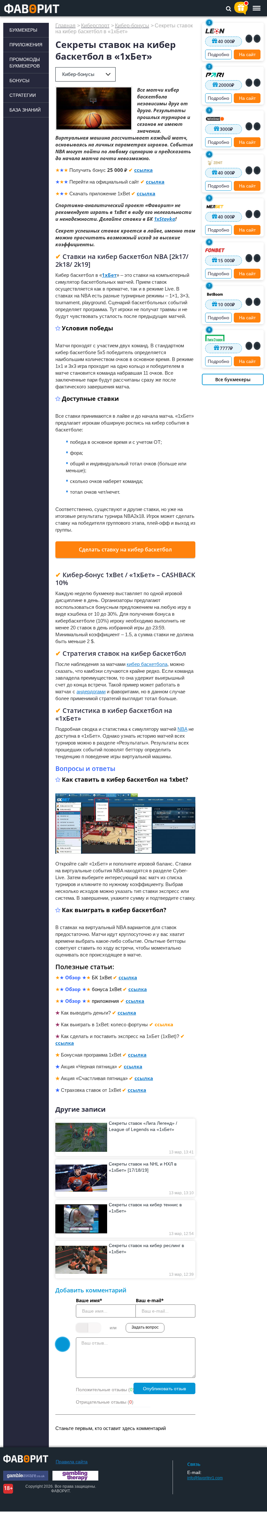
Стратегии (22, 95)
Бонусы (19, 80)
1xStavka (164, 219)
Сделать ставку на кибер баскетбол (125, 549)
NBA (182, 729)
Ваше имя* (89, 1300)
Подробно (218, 54)
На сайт (247, 54)
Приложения (25, 44)
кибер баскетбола (147, 664)
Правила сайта (72, 1461)
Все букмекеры (232, 379)
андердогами (91, 691)
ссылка (143, 170)
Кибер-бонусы (78, 74)
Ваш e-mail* (150, 1300)
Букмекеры (23, 30)
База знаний (25, 110)
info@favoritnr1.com (205, 1478)
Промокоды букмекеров (24, 62)
